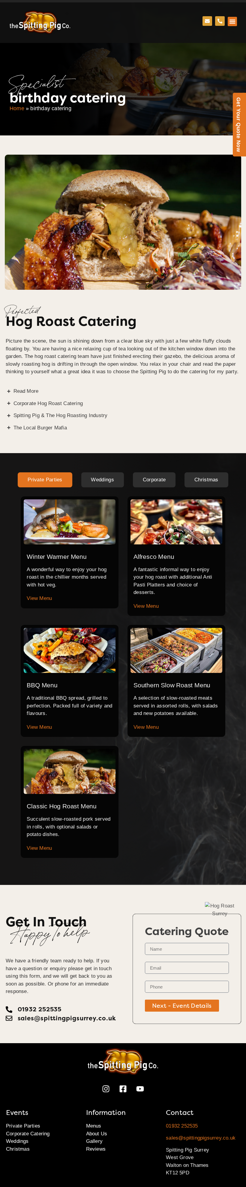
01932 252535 (182, 1126)
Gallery (94, 1141)
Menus (93, 1126)
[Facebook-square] (123, 1089)
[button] (232, 21)
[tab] (45, 479)
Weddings (17, 1141)
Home (17, 108)
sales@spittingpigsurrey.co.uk (201, 1138)
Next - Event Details (182, 1006)
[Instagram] (106, 1089)
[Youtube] (140, 1089)
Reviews (96, 1149)
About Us (96, 1134)
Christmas (18, 1149)
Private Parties (23, 1126)
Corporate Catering (28, 1134)
